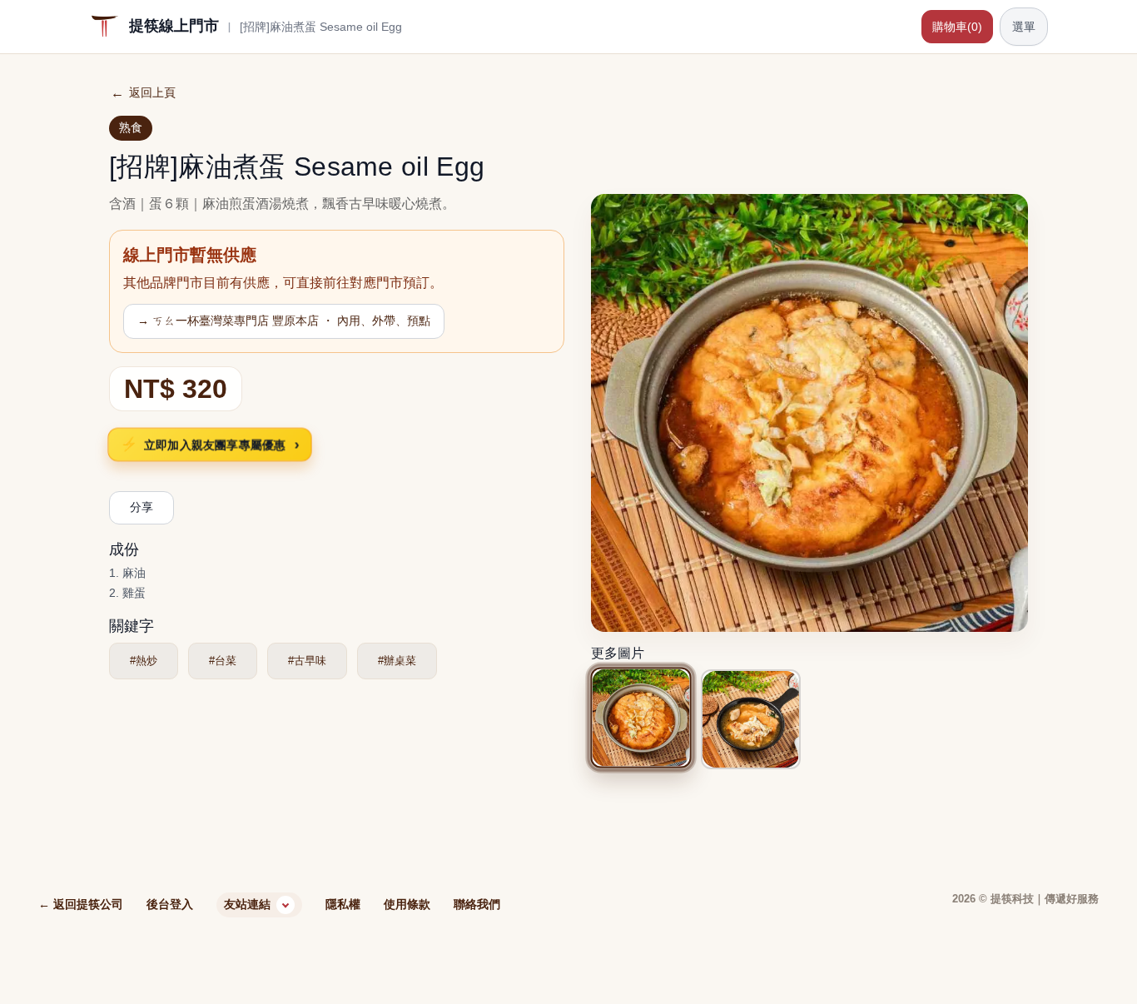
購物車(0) (957, 26)
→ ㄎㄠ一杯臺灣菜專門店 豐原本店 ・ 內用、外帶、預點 (283, 320)
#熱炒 (143, 660)
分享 (141, 507)
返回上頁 (143, 93)
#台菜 (222, 660)
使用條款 (407, 904)
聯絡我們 (477, 904)
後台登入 (169, 904)
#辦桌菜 (397, 660)
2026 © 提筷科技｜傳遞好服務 (1025, 898)
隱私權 (342, 904)
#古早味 (307, 660)
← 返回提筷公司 (80, 904)
